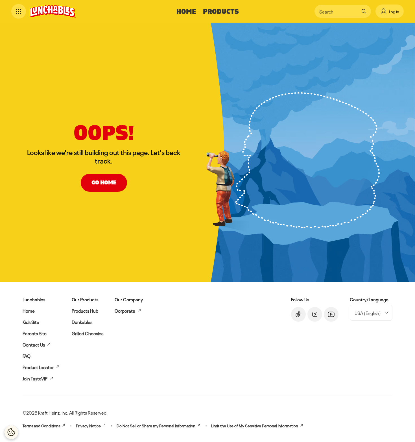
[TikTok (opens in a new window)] (298, 314)
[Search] (364, 11)
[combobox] (338, 11)
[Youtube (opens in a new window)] (331, 314)
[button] (18, 11)
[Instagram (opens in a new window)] (314, 314)
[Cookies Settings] (11, 432)
